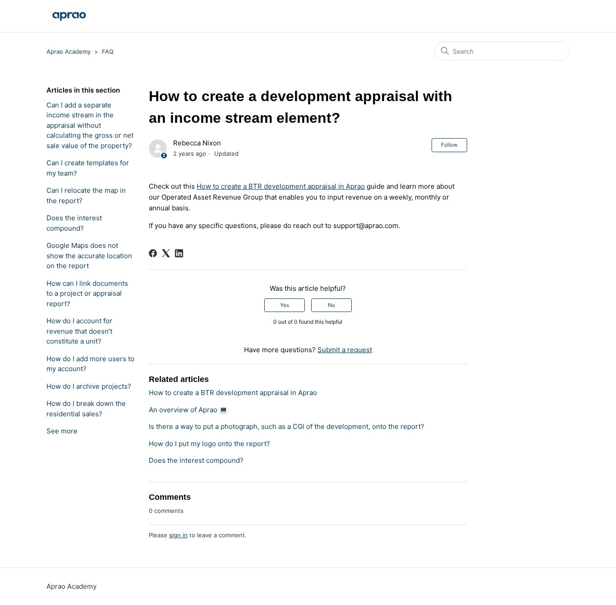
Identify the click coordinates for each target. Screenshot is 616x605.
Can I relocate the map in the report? (86, 195)
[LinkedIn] (179, 253)
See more (62, 431)
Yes (284, 305)
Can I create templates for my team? (87, 167)
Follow (449, 144)
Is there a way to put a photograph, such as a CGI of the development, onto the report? (286, 426)
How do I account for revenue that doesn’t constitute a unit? (79, 330)
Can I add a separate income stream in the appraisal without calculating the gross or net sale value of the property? (89, 125)
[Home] (69, 16)
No (331, 305)
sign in (178, 535)
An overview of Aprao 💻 (188, 409)
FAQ (108, 51)
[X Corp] (166, 253)
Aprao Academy (68, 51)
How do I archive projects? (88, 386)
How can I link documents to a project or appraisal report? (87, 293)
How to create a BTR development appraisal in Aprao (281, 186)
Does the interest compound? (74, 223)
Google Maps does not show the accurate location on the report (89, 255)
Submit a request (344, 349)
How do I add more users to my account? (90, 363)
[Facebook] (153, 253)
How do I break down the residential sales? (86, 408)
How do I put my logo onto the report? (209, 443)
